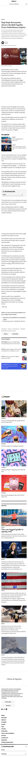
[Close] (26, 746)
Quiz (2, 726)
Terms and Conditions (7, 733)
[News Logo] (14, 4)
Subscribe (8, 701)
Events (3, 724)
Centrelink (4, 329)
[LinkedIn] (6, 709)
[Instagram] (4, 709)
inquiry (9, 329)
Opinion (3, 720)
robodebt (22, 329)
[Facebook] (2, 709)
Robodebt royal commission (8, 330)
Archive (3, 735)
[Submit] (21, 194)
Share (6, 334)
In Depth (3, 722)
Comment (15, 334)
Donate (8, 705)
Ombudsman (15, 329)
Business (4, 717)
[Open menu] (26, 4)
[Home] (14, 1)
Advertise (4, 740)
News (3, 715)
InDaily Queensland (7, 742)
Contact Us (4, 737)
